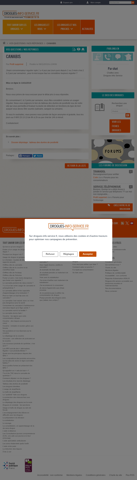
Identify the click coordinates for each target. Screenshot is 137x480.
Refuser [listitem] (50, 254)
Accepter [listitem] (88, 254)
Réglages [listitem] (68, 254)
